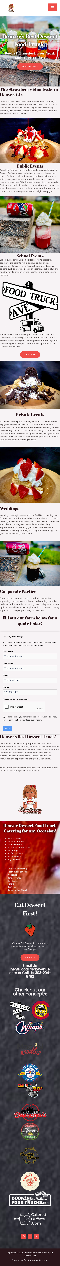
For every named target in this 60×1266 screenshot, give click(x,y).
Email (6, 675)
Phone (6, 687)
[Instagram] (30, 1236)
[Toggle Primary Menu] (52, 7)
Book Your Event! (30, 66)
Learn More (30, 354)
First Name (8, 651)
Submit (7, 728)
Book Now (30, 957)
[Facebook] (23, 1236)
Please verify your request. (16, 699)
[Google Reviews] (36, 1236)
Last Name (8, 663)
